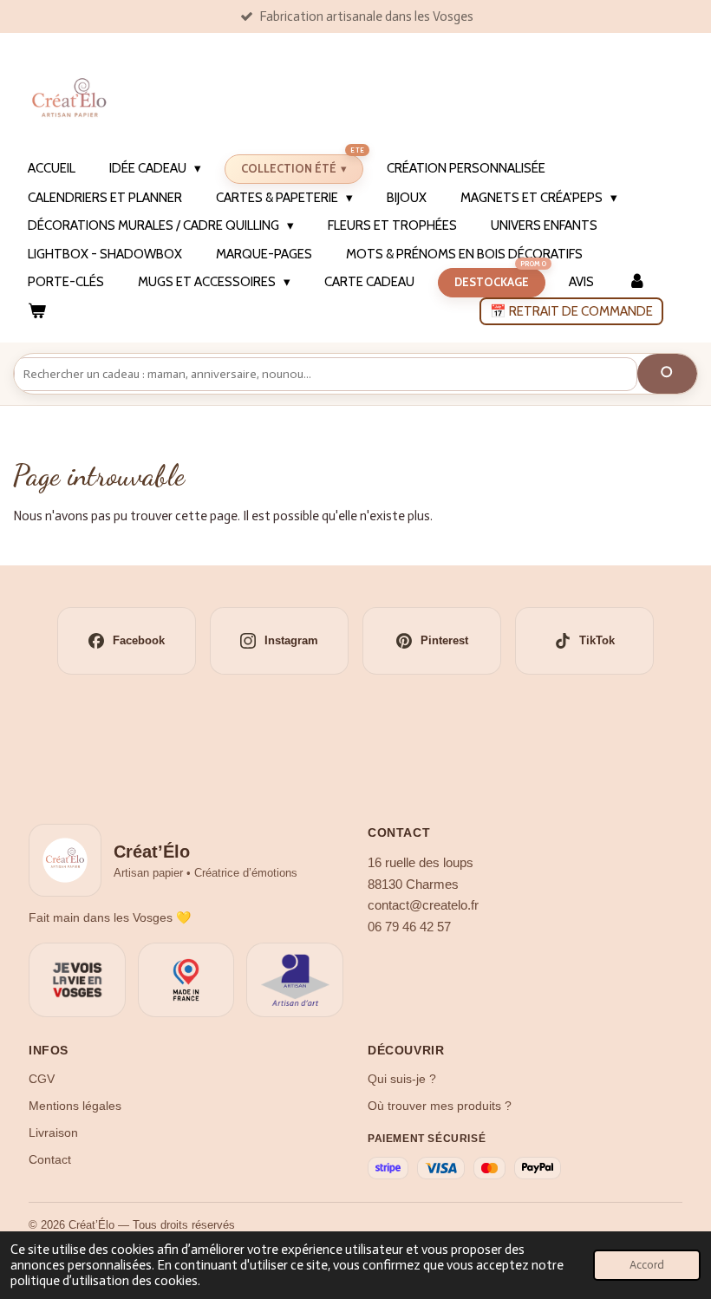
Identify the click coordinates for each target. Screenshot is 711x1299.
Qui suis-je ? (402, 1079)
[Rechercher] (667, 374)
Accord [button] (646, 1264)
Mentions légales (75, 1106)
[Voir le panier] (36, 311)
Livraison (53, 1132)
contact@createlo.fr (423, 905)
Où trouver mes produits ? (440, 1106)
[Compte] (636, 282)
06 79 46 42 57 (409, 927)
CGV (42, 1079)
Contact (50, 1159)
